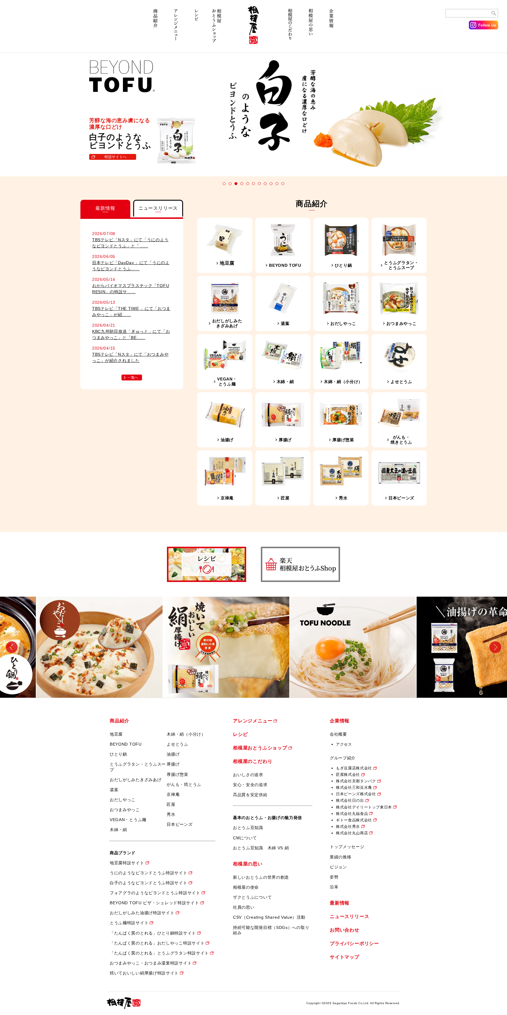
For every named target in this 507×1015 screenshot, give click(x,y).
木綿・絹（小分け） (186, 734)
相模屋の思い (310, 28)
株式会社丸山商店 (352, 833)
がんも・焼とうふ (184, 784)
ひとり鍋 (118, 754)
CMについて (245, 838)
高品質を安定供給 (250, 794)
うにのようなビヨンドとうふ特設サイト (148, 872)
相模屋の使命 (246, 887)
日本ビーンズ (179, 824)
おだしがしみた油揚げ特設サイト (142, 912)
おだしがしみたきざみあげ (135, 779)
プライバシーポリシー (354, 943)
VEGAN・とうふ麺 (128, 819)
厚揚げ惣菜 (177, 774)
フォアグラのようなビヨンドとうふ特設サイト (155, 892)
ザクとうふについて (252, 897)
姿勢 (334, 877)
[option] (63, 647)
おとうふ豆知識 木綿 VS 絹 (261, 847)
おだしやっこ (123, 799)
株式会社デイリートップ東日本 (364, 807)
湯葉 (114, 789)
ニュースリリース (349, 916)
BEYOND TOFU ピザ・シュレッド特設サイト (154, 902)
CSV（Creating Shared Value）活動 (269, 917)
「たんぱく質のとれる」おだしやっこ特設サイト (157, 943)
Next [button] (495, 647)
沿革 (334, 887)
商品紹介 (155, 28)
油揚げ (173, 754)
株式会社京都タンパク (356, 781)
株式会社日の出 (350, 800)
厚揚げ (173, 764)
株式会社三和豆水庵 (354, 787)
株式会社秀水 (348, 826)
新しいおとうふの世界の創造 (261, 877)
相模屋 (253, 28)
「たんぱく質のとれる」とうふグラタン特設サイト (159, 953)
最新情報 (339, 902)
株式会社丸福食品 (352, 813)
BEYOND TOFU (126, 744)
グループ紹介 (343, 758)
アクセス (344, 744)
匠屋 (171, 804)
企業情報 (331, 28)
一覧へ (132, 377)
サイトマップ (344, 956)
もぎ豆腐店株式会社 (354, 768)
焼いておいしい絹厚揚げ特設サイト (144, 973)
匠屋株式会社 (348, 774)
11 (282, 183)
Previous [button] (12, 647)
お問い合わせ (344, 929)
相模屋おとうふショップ (217, 28)
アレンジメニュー (175, 28)
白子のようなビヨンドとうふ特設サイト (148, 882)
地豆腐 (116, 734)
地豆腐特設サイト (127, 862)
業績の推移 (340, 857)
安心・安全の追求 (250, 784)
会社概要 (338, 734)
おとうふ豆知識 (248, 827)
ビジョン (338, 867)
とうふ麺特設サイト (129, 922)
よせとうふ (177, 744)
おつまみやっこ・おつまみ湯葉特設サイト (151, 963)
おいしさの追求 (248, 774)
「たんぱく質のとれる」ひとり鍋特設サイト (153, 933)
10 (277, 183)
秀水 (171, 814)
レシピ (196, 28)
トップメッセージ (347, 846)
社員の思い (244, 907)
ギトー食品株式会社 (354, 820)
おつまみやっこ (125, 809)
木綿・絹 (118, 829)
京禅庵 (173, 794)
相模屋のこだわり (290, 28)
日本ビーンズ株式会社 (356, 794)
